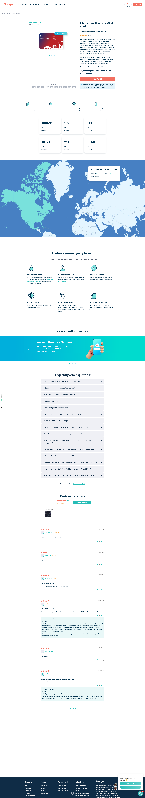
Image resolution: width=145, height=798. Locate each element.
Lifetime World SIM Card (82, 795)
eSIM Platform (62, 785)
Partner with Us (58, 4)
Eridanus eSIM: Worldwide (82, 793)
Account (138, 4)
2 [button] (70, 708)
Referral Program (30, 795)
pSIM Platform (62, 788)
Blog (42, 790)
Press (43, 788)
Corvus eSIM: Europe (80, 785)
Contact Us (44, 793)
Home (3, 13)
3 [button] (73, 708)
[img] (45, 530)
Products (23, 4)
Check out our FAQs (79, 484)
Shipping (27, 793)
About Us (44, 785)
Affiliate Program (63, 790)
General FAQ (28, 790)
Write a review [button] (82, 502)
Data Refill (28, 788)
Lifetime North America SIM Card (14, 13)
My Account (62, 281)
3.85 (67, 500)
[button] (49, 55)
